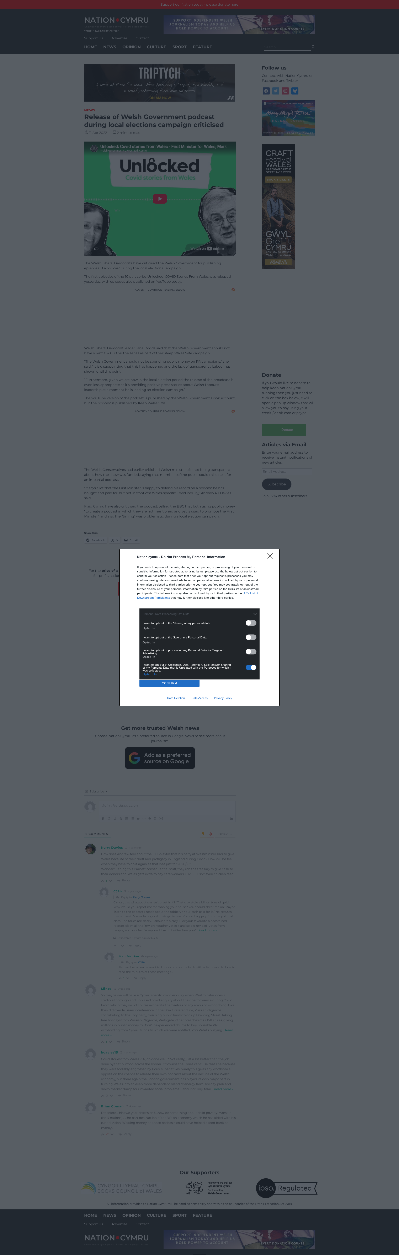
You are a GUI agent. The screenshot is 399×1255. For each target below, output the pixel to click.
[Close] (271, 557)
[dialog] (199, 627)
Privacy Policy (223, 698)
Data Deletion (176, 698)
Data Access (199, 698)
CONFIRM (169, 683)
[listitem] (199, 614)
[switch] (251, 623)
